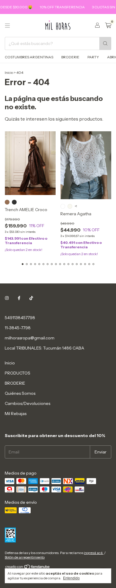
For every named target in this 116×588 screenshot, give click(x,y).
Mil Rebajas (15, 413)
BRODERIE (70, 57)
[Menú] (7, 25)
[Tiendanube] (28, 568)
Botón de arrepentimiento (25, 557)
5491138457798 (20, 317)
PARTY (93, 57)
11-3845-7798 (18, 327)
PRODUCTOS (17, 373)
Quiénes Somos (20, 393)
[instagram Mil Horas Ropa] (7, 298)
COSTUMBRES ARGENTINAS (29, 57)
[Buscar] (105, 43)
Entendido (71, 578)
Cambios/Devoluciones (27, 403)
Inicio (9, 72)
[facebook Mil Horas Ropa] (19, 298)
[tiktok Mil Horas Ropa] (31, 298)
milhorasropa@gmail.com (29, 338)
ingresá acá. (94, 552)
